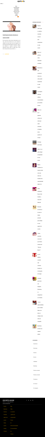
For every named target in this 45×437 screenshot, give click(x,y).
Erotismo (34, 352)
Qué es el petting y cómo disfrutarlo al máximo (39, 58)
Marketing (35, 365)
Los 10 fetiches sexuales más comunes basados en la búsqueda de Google (40, 264)
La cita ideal (12, 411)
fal (10, 422)
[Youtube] (30, 400)
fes (11, 431)
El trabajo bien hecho (40, 143)
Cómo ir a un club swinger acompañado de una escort (40, 155)
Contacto (16, 15)
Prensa (11, 420)
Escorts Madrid (16, 8)
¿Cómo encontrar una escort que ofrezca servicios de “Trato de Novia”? (40, 241)
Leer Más (7, 54)
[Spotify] (32, 400)
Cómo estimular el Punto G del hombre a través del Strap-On (40, 195)
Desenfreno (35, 343)
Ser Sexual (35, 383)
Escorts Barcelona (16, 7)
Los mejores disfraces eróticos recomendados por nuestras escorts (40, 98)
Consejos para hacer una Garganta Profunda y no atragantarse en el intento (40, 288)
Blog (11, 406)
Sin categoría (35, 388)
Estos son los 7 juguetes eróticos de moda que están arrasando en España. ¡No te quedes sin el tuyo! (40, 123)
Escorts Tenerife (16, 10)
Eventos (34, 357)
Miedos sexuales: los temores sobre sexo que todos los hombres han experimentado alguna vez (40, 174)
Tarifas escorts (16, 12)
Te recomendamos (13, 428)
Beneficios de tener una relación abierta (40, 330)
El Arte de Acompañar (14, 425)
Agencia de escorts (16, 11)
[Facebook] (26, 400)
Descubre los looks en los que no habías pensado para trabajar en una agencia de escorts (40, 217)
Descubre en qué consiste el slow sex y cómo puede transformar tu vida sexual (40, 77)
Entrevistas (35, 348)
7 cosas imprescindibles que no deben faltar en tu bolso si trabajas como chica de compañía (41, 312)
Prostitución (35, 379)
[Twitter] (28, 400)
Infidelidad (35, 361)
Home (16, 6)
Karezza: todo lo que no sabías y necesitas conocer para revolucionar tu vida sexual (40, 36)
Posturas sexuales (36, 370)
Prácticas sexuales (36, 374)
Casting (16, 14)
